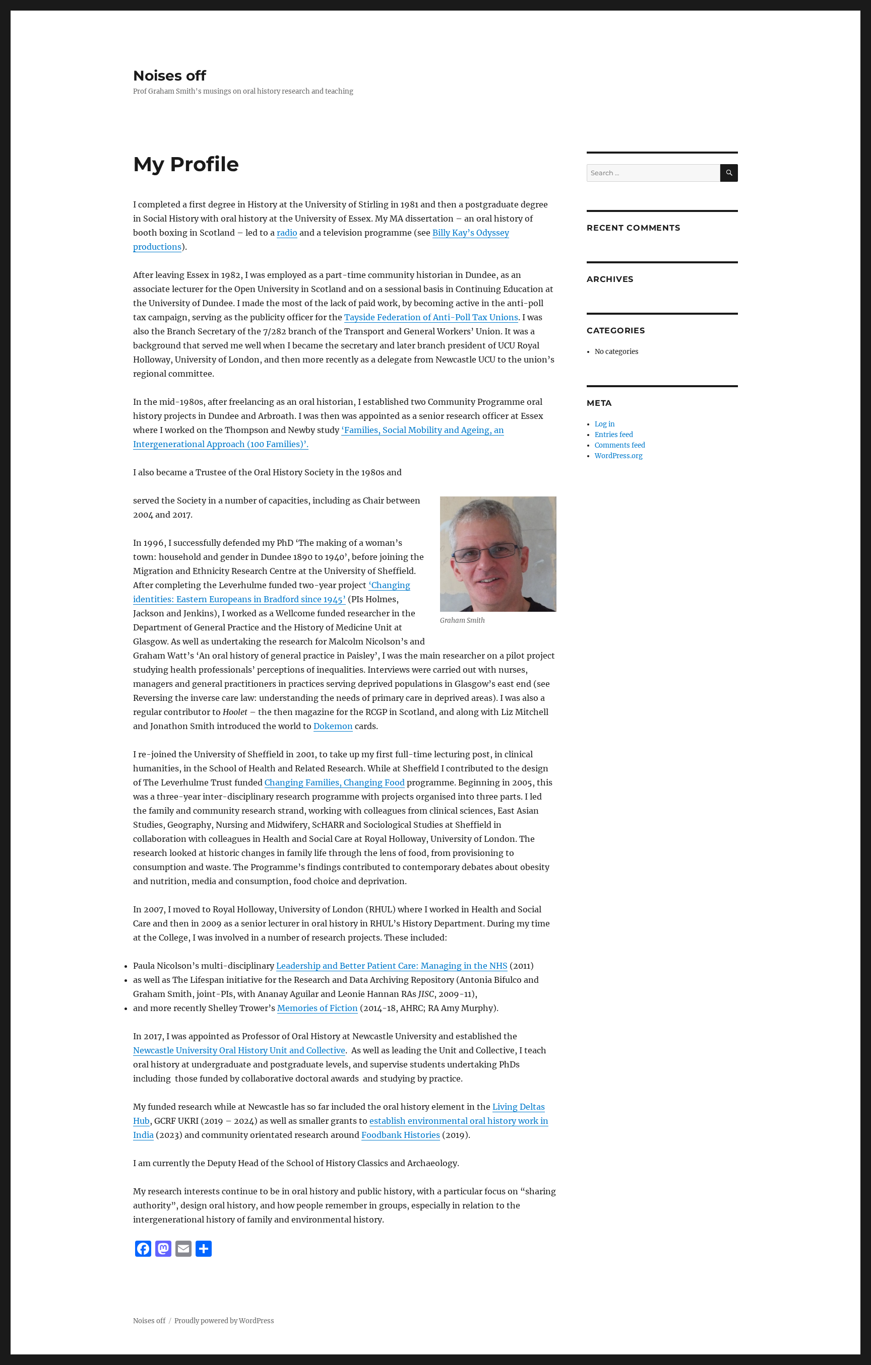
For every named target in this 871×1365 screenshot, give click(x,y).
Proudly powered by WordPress (224, 1321)
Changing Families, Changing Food (335, 782)
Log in (605, 424)
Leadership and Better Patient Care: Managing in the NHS (392, 966)
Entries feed (614, 434)
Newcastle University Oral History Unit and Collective (239, 1050)
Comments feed (620, 445)
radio (287, 233)
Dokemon (333, 726)
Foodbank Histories (400, 1135)
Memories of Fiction (317, 1008)
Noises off (169, 75)
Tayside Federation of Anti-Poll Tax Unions (431, 317)
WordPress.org (619, 456)
